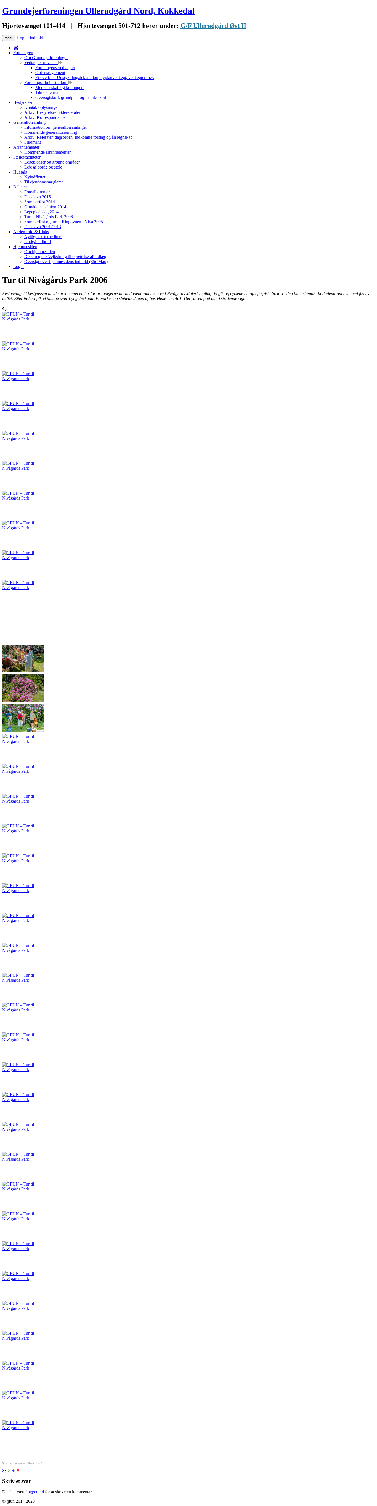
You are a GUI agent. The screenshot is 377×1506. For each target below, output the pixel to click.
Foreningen (23, 52)
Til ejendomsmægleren (44, 182)
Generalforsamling (29, 122)
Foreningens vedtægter (55, 67)
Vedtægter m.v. (41, 62)
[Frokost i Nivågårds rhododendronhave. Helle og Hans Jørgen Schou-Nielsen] (23, 468)
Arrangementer (26, 147)
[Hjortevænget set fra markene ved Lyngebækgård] (23, 801)
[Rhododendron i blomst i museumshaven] (23, 319)
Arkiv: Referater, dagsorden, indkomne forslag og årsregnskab (78, 137)
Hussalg (20, 172)
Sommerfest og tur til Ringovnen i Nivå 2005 (63, 221)
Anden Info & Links (31, 231)
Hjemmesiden (25, 246)
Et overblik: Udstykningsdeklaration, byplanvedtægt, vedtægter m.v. (94, 77)
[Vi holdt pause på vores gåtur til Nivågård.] (23, 950)
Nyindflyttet (34, 177)
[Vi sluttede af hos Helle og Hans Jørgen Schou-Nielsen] (23, 831)
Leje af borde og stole (43, 167)
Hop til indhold (30, 37)
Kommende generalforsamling (50, 132)
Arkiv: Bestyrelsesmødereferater (52, 112)
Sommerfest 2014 (39, 201)
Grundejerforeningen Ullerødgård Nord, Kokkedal (98, 11)
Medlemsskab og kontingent (59, 87)
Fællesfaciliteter (27, 157)
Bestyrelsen (23, 102)
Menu (8, 38)
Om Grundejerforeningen (46, 57)
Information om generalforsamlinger (55, 127)
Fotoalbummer (37, 192)
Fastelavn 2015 (37, 197)
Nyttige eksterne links (43, 236)
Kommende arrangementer (47, 152)
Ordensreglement (50, 72)
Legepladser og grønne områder (52, 162)
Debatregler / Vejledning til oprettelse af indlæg (65, 256)
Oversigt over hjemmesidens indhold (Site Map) (66, 261)
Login (18, 266)
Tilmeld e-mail (47, 92)
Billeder (20, 187)
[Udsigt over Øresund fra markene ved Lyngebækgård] (23, 771)
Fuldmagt (32, 142)
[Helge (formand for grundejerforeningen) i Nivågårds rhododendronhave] (23, 587)
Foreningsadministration (46, 82)
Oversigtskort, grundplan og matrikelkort (70, 97)
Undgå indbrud (37, 241)
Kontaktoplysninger (41, 107)
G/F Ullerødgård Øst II (213, 25)
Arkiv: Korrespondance (44, 117)
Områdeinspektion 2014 (45, 206)
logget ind (35, 1491)
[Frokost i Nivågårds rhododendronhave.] (23, 348)
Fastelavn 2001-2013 (42, 226)
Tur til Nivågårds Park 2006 (48, 216)
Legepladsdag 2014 (41, 211)
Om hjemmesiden (39, 251)
